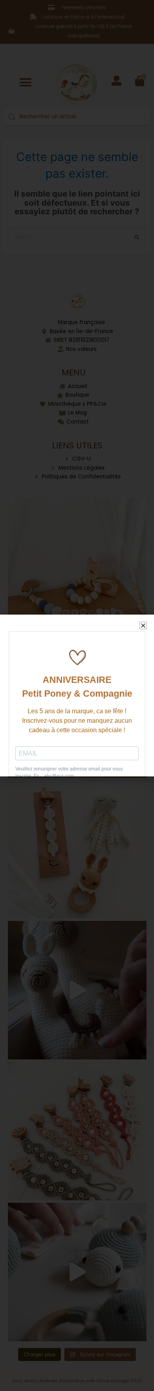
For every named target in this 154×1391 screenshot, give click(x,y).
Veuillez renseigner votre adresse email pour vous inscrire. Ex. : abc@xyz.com (69, 772)
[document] (77, 695)
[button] (143, 625)
